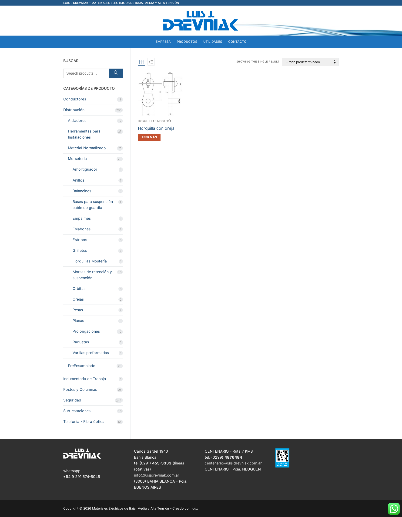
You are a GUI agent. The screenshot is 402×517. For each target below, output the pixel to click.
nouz (194, 508)
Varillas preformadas (91, 352)
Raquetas (81, 342)
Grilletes (80, 250)
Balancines (82, 191)
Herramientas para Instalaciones (84, 134)
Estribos (80, 239)
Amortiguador (85, 169)
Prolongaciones (86, 331)
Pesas (78, 310)
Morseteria (77, 158)
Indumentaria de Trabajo (84, 378)
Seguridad (72, 400)
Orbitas (79, 288)
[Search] (116, 73)
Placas (78, 320)
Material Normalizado (87, 148)
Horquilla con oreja (156, 128)
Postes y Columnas (80, 389)
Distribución (73, 109)
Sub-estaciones (76, 410)
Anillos (78, 180)
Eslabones (81, 229)
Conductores (74, 99)
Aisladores (77, 120)
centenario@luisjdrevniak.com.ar (233, 463)
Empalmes (82, 218)
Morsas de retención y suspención (92, 274)
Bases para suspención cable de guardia (93, 204)
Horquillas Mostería (155, 121)
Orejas (78, 299)
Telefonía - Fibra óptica (83, 421)
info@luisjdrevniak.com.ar (156, 475)
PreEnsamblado (81, 365)
